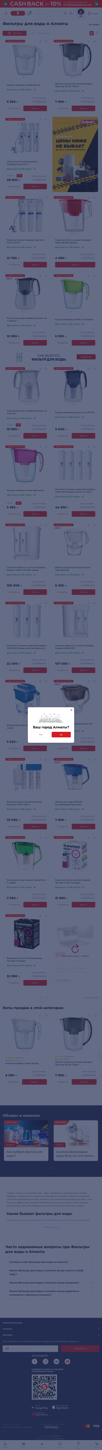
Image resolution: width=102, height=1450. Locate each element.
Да (61, 734)
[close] (71, 710)
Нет (41, 734)
